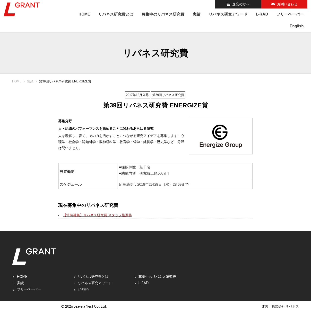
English (297, 26)
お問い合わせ (287, 4)
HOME (84, 14)
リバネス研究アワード (228, 14)
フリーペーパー (290, 14)
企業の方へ (240, 4)
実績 (196, 14)
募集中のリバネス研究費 (163, 14)
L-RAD (262, 14)
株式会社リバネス (285, 306)
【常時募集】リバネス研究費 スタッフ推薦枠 (97, 215)
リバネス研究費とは (115, 14)
